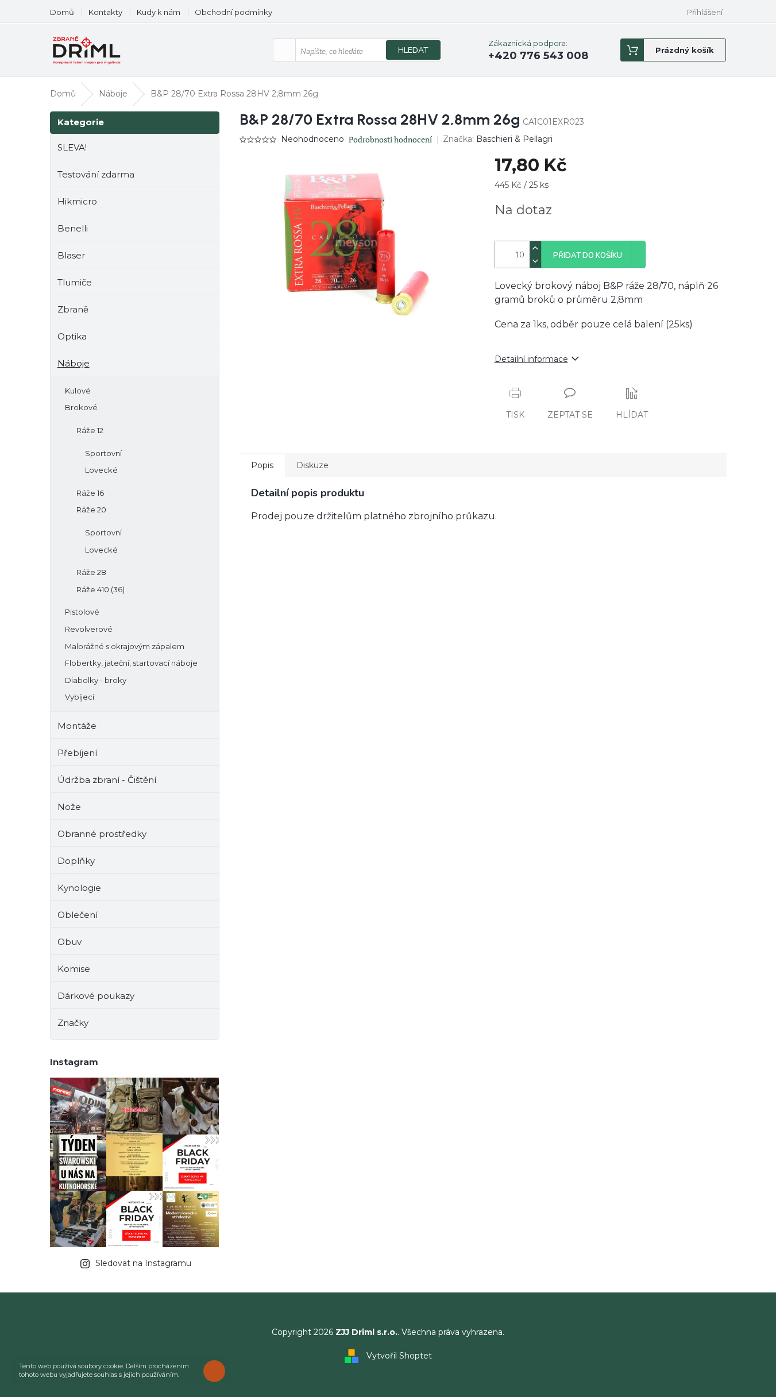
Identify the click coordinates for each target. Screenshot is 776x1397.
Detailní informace (531, 359)
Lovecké (101, 469)
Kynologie (79, 887)
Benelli (72, 228)
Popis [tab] (262, 465)
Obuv (69, 941)
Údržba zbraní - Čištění (106, 779)
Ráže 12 (89, 430)
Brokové (81, 407)
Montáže (76, 725)
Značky (72, 1022)
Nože (69, 806)
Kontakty (105, 12)
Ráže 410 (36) (100, 589)
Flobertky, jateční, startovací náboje (131, 662)
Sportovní (103, 453)
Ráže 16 (90, 492)
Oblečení (77, 914)
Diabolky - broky (95, 680)
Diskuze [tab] (312, 465)
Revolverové (89, 629)
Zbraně (72, 309)
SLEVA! (72, 147)
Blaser (71, 255)
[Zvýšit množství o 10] (535, 247)
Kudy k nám (158, 12)
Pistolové (82, 611)
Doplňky (76, 860)
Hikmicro (77, 201)
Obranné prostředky (101, 833)
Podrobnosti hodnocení (390, 139)
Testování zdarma (95, 174)
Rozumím (217, 1371)
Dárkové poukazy (95, 995)
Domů (62, 12)
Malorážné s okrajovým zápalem (124, 646)
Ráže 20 (91, 509)
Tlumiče (74, 282)
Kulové (78, 390)
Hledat (413, 50)
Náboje (73, 363)
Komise (73, 968)
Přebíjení (77, 752)
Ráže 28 (91, 572)
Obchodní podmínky (233, 12)
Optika (72, 336)
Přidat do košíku (587, 255)
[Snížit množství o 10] (535, 261)
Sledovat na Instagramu (143, 1263)
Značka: (498, 139)
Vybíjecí (79, 696)
